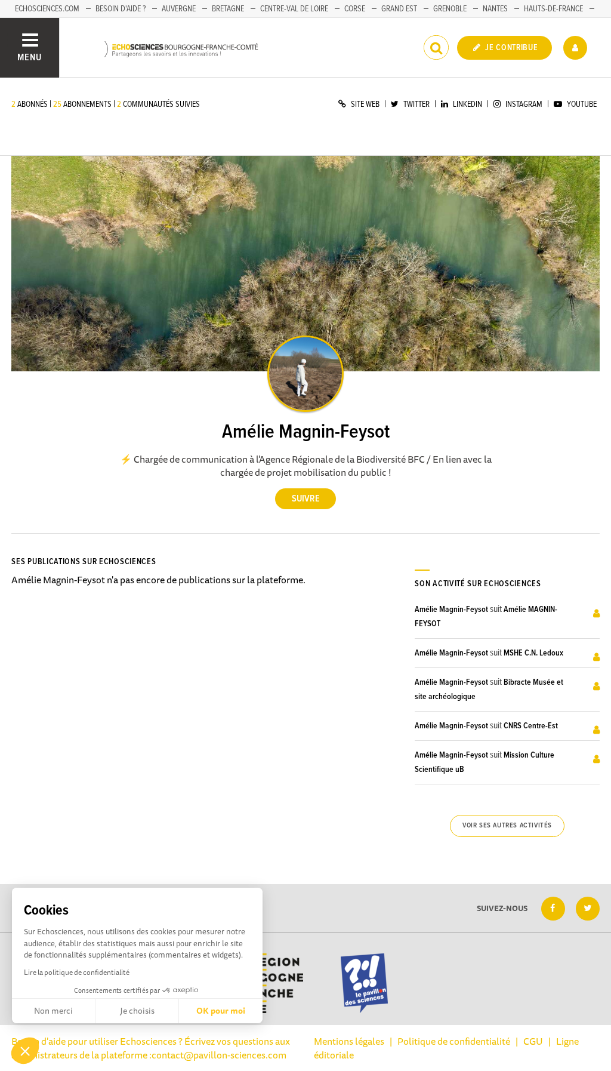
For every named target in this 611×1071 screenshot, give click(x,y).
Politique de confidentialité (453, 1041)
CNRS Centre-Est (531, 726)
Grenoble (450, 9)
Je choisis (137, 1010)
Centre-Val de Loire (294, 9)
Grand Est (399, 9)
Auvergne (179, 9)
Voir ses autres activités (507, 825)
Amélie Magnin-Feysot (451, 609)
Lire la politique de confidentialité (76, 972)
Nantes (495, 9)
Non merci (53, 1010)
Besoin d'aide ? (120, 9)
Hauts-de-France (553, 9)
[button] (25, 1050)
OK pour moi (220, 1010)
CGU (533, 1041)
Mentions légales (349, 1041)
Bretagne (228, 9)
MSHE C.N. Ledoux (533, 653)
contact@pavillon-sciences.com (219, 1055)
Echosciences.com (47, 9)
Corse (354, 9)
